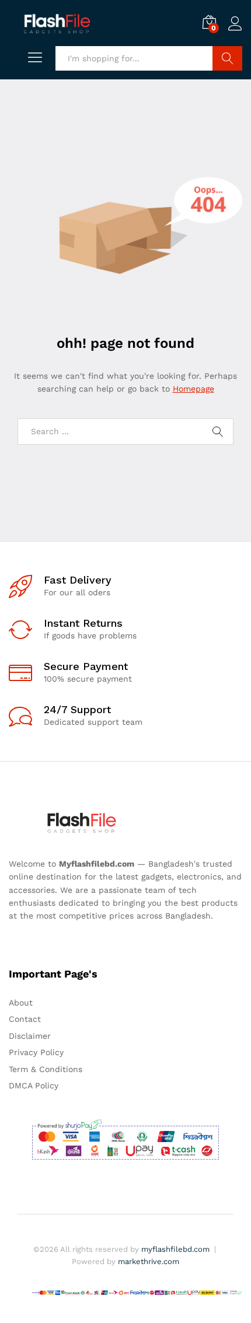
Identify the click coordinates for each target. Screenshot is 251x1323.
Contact (25, 1019)
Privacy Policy (36, 1052)
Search (227, 58)
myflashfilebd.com (175, 1249)
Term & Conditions (45, 1069)
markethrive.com (148, 1261)
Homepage (193, 388)
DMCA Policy (33, 1085)
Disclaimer (30, 1036)
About (21, 1002)
